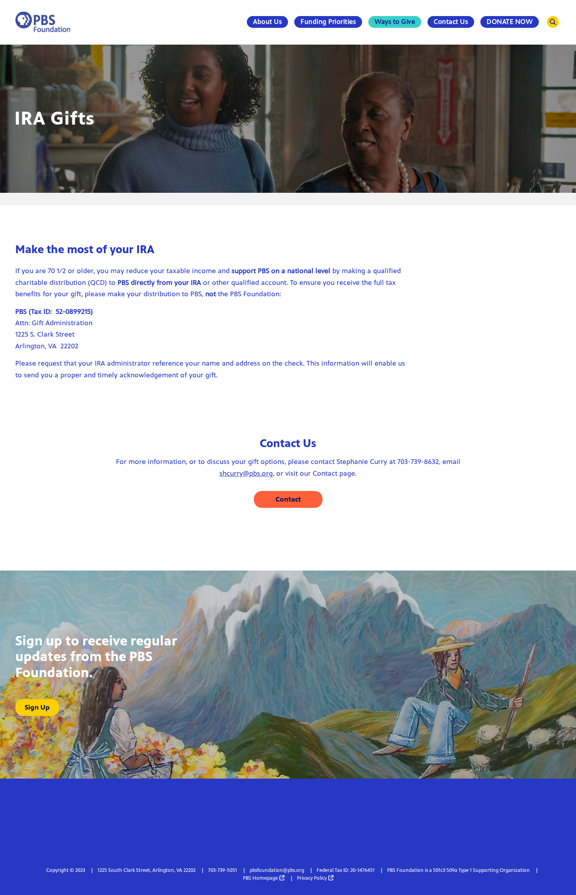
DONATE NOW (510, 21)
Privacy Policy (312, 878)
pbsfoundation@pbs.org (277, 870)
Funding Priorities (328, 21)
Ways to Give (395, 21)
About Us (267, 21)
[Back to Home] (42, 22)
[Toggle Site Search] (553, 22)
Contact (288, 499)
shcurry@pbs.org (246, 473)
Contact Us (451, 21)
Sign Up (37, 707)
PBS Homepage (260, 878)
